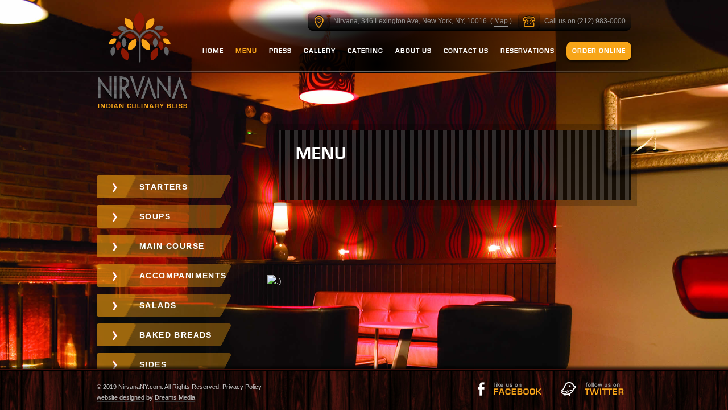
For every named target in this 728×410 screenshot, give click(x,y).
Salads (157, 305)
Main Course (171, 246)
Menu (246, 51)
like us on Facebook (509, 389)
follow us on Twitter (594, 389)
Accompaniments (183, 275)
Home (213, 51)
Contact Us (466, 51)
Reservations (527, 51)
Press (280, 51)
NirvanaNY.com (140, 386)
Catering (365, 51)
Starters (163, 186)
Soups (155, 216)
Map (501, 21)
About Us (413, 51)
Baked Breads (175, 334)
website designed (120, 397)
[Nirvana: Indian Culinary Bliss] (143, 61)
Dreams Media (175, 397)
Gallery (320, 51)
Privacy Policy (242, 386)
